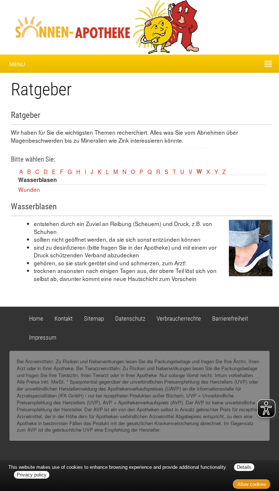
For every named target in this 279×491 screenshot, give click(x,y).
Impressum (42, 337)
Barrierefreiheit (230, 318)
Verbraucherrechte (179, 318)
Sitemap (94, 318)
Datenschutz (130, 318)
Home (36, 318)
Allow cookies (251, 484)
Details (244, 467)
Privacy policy (31, 475)
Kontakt (63, 318)
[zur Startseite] (66, 26)
